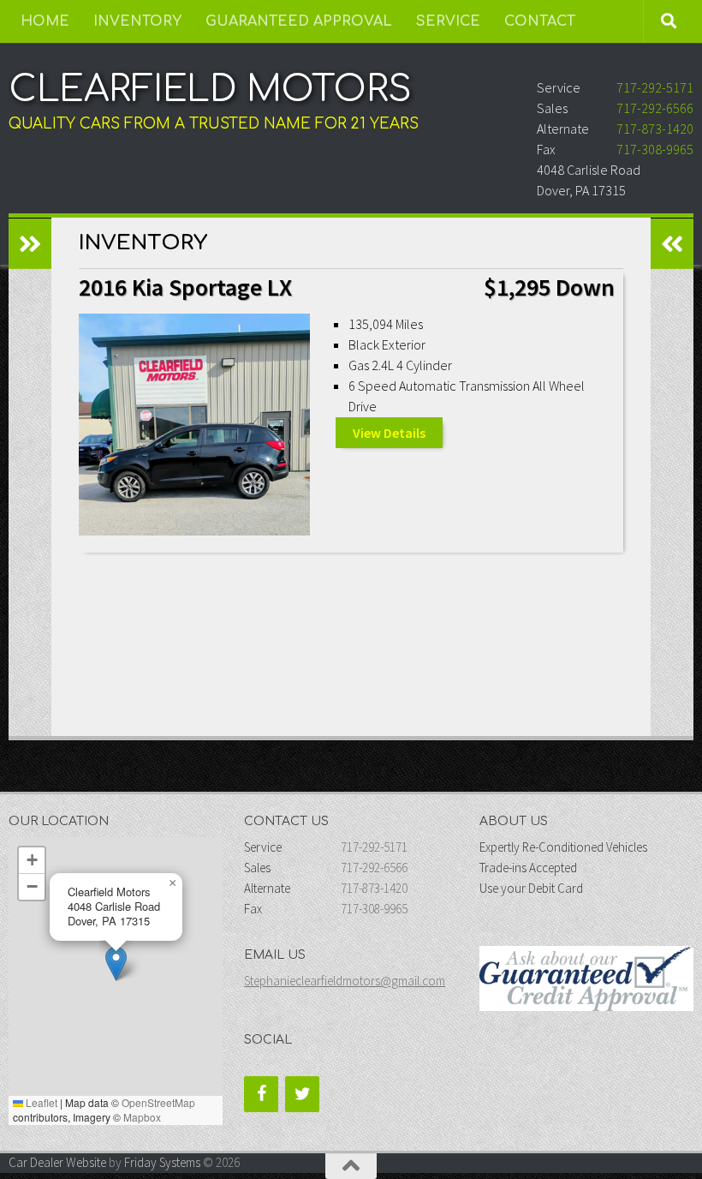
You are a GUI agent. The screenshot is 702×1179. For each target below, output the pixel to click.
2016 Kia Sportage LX (185, 287)
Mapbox (142, 1117)
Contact (539, 21)
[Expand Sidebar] (30, 243)
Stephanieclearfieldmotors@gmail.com (344, 981)
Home (45, 21)
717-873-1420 (654, 128)
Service (448, 21)
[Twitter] (302, 1094)
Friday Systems (162, 1162)
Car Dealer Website (57, 1162)
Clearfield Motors (210, 89)
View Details (389, 432)
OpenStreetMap (158, 1102)
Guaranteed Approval (298, 21)
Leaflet (40, 1102)
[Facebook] (261, 1094)
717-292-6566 (654, 108)
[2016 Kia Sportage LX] (194, 425)
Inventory (137, 21)
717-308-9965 (654, 149)
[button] (116, 963)
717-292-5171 (654, 87)
